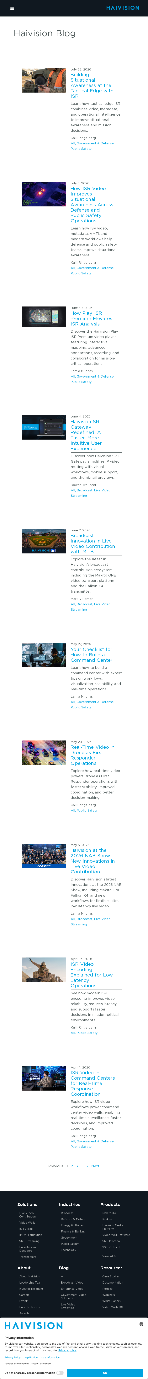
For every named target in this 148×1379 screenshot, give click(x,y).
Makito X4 (109, 1213)
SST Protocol (111, 1247)
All (73, 143)
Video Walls (27, 1223)
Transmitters (27, 1257)
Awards (24, 1313)
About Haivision (29, 1276)
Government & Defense (95, 143)
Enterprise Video (72, 1289)
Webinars (108, 1295)
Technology (68, 1250)
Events (24, 1301)
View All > (109, 1256)
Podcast (108, 1289)
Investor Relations (31, 1289)
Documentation (112, 1282)
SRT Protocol (111, 1241)
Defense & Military (73, 1219)
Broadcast (84, 490)
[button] (12, 8)
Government (69, 1238)
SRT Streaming (29, 1241)
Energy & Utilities (72, 1225)
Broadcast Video (72, 1282)
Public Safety (81, 148)
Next (95, 1166)
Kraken (107, 1219)
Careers (24, 1295)
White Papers (111, 1301)
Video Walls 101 (112, 1307)
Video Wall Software (116, 1235)
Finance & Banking (73, 1231)
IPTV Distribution (30, 1235)
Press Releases (29, 1307)
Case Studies (111, 1276)
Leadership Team (30, 1282)
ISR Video (26, 1229)
